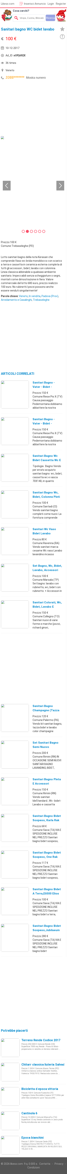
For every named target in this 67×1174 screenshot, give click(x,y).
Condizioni (33, 1167)
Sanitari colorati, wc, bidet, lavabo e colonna (47, 607)
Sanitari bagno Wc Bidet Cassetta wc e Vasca (47, 460)
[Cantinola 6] (10, 1120)
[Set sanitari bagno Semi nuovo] (15, 754)
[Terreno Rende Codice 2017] (10, 1047)
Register (61, 3)
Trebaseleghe (41, 299)
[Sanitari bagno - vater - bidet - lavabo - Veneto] (15, 430)
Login (51, 3)
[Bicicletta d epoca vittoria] (10, 1096)
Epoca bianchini (32, 1137)
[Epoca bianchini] (10, 1144)
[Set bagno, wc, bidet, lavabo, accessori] (15, 577)
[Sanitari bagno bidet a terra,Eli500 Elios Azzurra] (15, 900)
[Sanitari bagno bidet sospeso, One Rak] (15, 864)
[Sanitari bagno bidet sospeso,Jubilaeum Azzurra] (15, 937)
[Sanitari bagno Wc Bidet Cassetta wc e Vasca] (15, 467)
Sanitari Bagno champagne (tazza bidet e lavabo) (46, 710)
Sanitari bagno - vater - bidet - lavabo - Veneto (44, 423)
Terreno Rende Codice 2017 (40, 1040)
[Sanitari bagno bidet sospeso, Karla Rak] (15, 827)
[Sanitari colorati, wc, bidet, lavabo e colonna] (15, 614)
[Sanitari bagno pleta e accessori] (15, 791)
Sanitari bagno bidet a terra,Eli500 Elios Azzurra (47, 893)
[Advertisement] (29, 108)
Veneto (23, 296)
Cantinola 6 (29, 1113)
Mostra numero (36, 77)
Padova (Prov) (50, 296)
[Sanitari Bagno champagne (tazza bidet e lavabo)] (15, 717)
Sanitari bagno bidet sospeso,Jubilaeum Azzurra (47, 930)
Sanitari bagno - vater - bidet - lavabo (44, 387)
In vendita (34, 296)
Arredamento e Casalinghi (16, 299)
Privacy (59, 1163)
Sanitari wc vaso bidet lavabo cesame (44, 533)
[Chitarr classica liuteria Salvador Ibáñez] (10, 1071)
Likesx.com (7, 3)
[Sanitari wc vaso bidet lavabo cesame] (15, 540)
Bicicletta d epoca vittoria (39, 1089)
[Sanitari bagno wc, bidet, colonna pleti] (15, 504)
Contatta (44, 1163)
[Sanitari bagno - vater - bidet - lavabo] (15, 394)
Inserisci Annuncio (35, 3)
